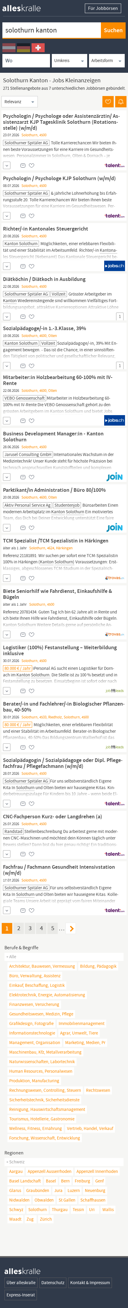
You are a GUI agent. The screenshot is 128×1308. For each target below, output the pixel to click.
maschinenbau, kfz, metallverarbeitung (45, 1052)
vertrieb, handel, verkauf (90, 1128)
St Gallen (67, 1200)
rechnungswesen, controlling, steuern (45, 1090)
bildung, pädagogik (98, 966)
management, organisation (34, 1043)
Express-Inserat (21, 1295)
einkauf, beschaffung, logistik (37, 985)
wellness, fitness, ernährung (35, 1128)
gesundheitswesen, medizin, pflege (41, 1014)
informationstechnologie (32, 1033)
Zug (30, 1219)
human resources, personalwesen (40, 1071)
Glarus (15, 1190)
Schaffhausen (92, 1200)
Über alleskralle (21, 1283)
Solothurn (37, 1210)
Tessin (78, 1210)
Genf (99, 1181)
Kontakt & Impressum (90, 1283)
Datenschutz (52, 1283)
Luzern (74, 1190)
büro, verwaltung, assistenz (34, 976)
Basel (51, 1181)
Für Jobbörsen (103, 8)
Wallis (108, 1210)
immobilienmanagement (81, 1023)
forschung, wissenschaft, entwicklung (44, 1138)
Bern (65, 1181)
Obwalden (44, 1200)
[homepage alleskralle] (26, 6)
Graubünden (37, 1190)
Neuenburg (95, 1190)
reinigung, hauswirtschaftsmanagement (47, 1109)
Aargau (16, 1171)
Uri (92, 1210)
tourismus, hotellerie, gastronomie (41, 1119)
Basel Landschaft (25, 1181)
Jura (58, 1190)
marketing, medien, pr (85, 1043)
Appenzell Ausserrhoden (49, 1171)
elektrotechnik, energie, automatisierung (47, 995)
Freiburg (82, 1181)
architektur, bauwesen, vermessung (42, 966)
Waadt (15, 1219)
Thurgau (60, 1210)
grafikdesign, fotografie (31, 1023)
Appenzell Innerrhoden (97, 1171)
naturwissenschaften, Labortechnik (42, 1062)
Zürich (46, 1219)
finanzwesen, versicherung (34, 1004)
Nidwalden (19, 1200)
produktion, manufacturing (34, 1081)
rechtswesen (98, 1090)
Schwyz (16, 1210)
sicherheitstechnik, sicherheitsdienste (44, 1100)
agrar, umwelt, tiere (79, 1033)
